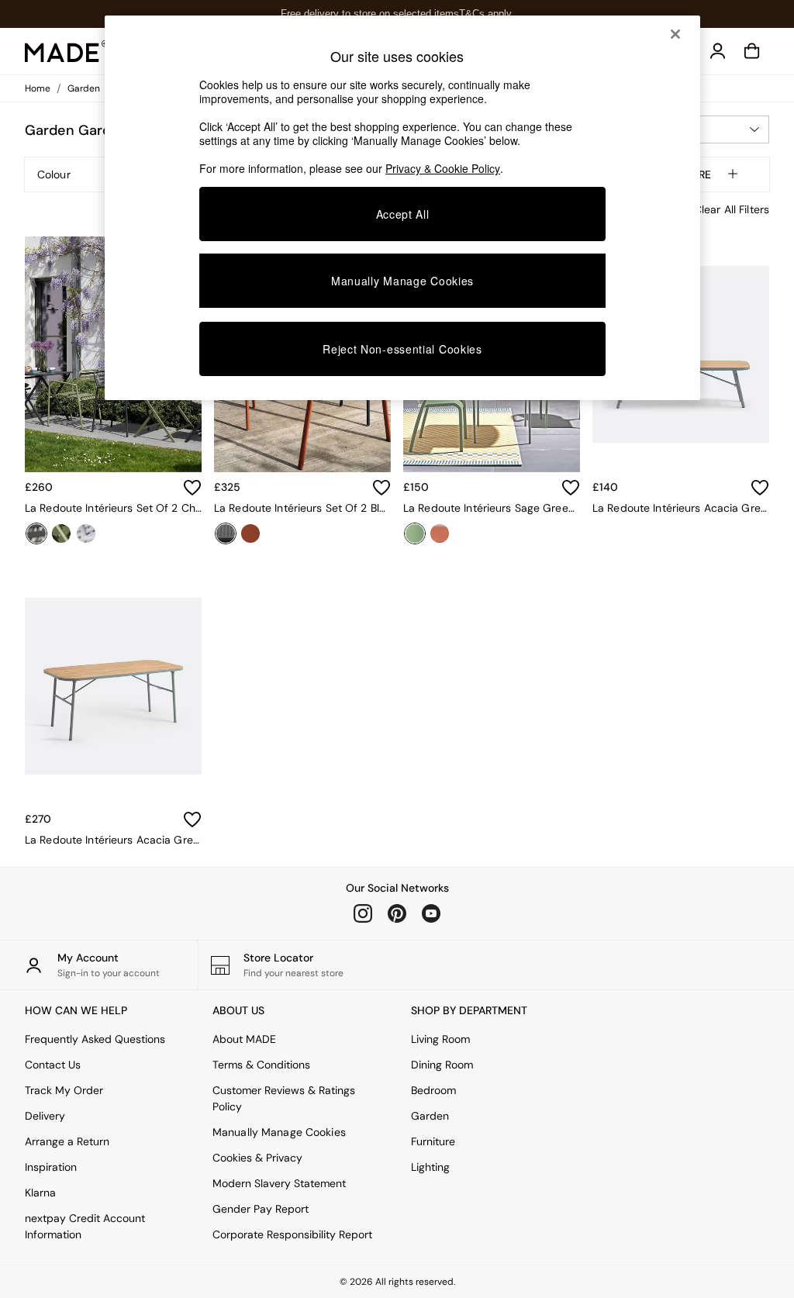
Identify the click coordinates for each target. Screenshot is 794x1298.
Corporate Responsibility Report (292, 1234)
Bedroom (433, 1090)
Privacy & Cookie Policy (442, 168)
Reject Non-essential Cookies (402, 349)
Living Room (440, 1039)
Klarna (40, 1193)
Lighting (430, 1167)
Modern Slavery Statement (279, 1183)
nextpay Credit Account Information (85, 1226)
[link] (718, 51)
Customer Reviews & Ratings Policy (283, 1098)
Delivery (45, 1116)
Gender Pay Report (260, 1209)
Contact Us (53, 1065)
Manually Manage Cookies (279, 1132)
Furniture (433, 1141)
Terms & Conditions (261, 1065)
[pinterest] (397, 913)
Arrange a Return (67, 1141)
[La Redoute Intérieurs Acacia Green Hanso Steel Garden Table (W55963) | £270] (113, 686)
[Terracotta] (250, 533)
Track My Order (64, 1090)
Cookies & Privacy (257, 1158)
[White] (86, 533)
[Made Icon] (67, 51)
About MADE (244, 1039)
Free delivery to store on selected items (370, 13)
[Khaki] (61, 533)
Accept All (403, 214)
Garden (430, 1116)
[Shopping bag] (752, 51)
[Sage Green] (415, 533)
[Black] (226, 533)
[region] (402, 208)
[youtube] (431, 913)
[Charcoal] (36, 533)
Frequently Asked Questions (95, 1039)
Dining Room (442, 1065)
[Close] (675, 34)
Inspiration (51, 1167)
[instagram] (363, 913)
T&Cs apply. (486, 13)
